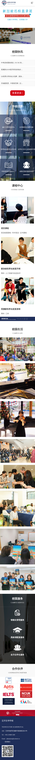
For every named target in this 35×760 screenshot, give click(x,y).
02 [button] (1, 13)
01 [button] (1, 9)
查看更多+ (17, 93)
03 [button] (1, 17)
